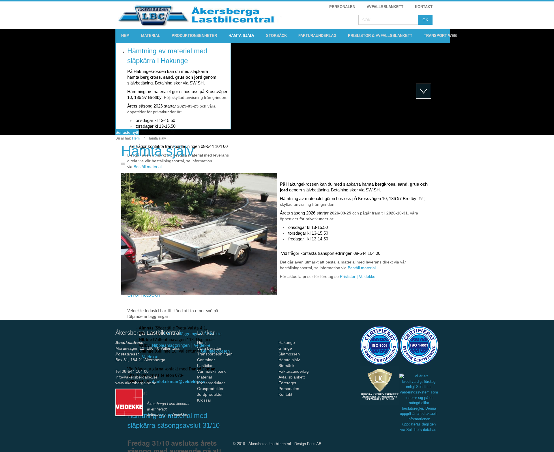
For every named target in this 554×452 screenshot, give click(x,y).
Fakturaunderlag (293, 371)
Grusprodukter (210, 388)
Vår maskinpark (211, 371)
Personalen (288, 388)
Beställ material (362, 267)
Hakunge (286, 342)
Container (206, 359)
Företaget (287, 383)
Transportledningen (215, 354)
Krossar (204, 400)
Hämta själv (157, 151)
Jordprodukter (210, 394)
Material (204, 377)
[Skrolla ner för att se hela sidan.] (423, 91)
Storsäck (286, 365)
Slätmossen (289, 354)
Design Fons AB (307, 444)
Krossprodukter (211, 383)
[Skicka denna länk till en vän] (124, 163)
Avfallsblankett (292, 377)
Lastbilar (205, 365)
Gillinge (285, 348)
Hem (136, 138)
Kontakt (285, 394)
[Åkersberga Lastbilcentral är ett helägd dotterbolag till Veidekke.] (129, 402)
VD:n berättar (209, 348)
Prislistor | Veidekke (357, 276)
